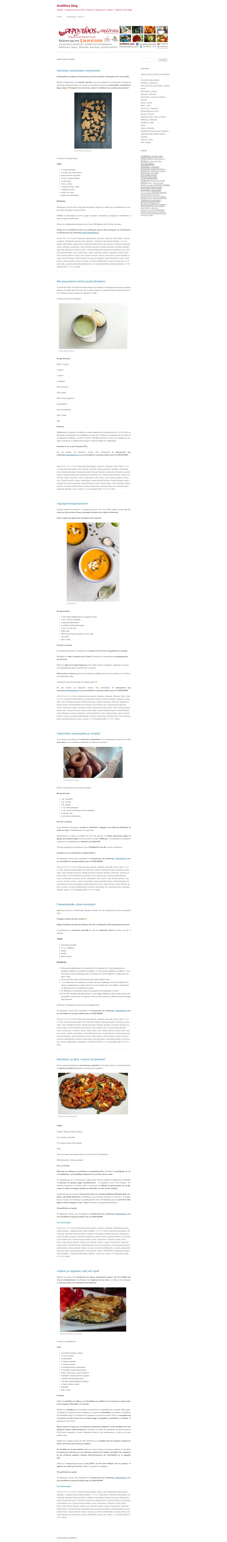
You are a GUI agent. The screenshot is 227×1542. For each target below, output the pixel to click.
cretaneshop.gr (72, 455)
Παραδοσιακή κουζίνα (149, 198)
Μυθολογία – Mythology (149, 119)
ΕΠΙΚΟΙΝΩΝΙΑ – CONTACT (75, 17)
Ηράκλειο (117, 696)
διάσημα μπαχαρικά (107, 247)
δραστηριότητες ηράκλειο (149, 208)
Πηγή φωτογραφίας (64, 1222)
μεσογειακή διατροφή (116, 264)
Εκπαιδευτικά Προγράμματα (149, 176)
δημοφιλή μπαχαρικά (92, 247)
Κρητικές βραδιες (162, 185)
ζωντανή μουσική (146, 213)
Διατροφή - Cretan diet (105, 238)
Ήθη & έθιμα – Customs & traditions (153, 97)
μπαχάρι (63, 1042)
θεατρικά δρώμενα (159, 213)
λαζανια (78, 261)
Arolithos (146, 156)
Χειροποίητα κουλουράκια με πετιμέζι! (78, 733)
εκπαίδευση (160, 210)
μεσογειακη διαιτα (102, 264)
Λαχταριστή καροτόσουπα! (72, 503)
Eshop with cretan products (87, 238)
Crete (61, 870)
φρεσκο (108, 1253)
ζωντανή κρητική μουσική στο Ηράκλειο (153, 212)
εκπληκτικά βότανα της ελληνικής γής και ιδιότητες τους (106, 249)
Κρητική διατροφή (68, 258)
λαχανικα (85, 261)
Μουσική (156, 196)
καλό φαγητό (145, 215)
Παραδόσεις (162, 198)
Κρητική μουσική (151, 190)
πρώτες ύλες (100, 1253)
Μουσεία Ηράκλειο (154, 194)
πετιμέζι (66, 890)
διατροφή (118, 247)
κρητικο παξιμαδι (69, 261)
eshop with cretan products (93, 244)
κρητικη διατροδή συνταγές (100, 480)
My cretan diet (108, 244)
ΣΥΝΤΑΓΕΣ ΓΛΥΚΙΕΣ (95, 1042)
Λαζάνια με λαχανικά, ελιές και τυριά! (78, 1271)
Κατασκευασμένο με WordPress (67, 1538)
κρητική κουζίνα (105, 483)
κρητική (101, 255)
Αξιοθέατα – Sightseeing (149, 83)
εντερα (75, 252)
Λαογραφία (145, 195)
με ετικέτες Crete (106, 486)
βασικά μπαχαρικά (103, 469)
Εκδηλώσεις (145, 171)
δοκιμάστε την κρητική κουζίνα (75, 249)
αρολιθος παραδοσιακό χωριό (150, 202)
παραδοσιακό (82, 1042)
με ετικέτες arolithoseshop (98, 261)
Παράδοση (163, 196)
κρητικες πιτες (79, 255)
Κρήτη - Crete (118, 466)
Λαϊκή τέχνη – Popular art (149, 108)
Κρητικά (160, 183)
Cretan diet (157, 156)
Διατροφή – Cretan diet (148, 94)
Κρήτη (121, 252)
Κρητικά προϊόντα (67, 255)
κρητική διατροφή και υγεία (114, 258)
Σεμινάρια (144, 136)
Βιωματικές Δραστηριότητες (153, 169)
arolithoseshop (78, 244)
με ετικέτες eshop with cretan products (78, 264)
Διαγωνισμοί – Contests (149, 91)
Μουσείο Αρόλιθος (146, 196)
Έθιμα (160, 161)
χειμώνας (81, 489)
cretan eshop (103, 1494)
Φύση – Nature (146, 142)
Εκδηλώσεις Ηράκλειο (158, 171)
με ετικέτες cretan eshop (116, 261)
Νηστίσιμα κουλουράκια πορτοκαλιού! (78, 70)
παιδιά (151, 215)
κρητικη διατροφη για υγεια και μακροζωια (89, 258)
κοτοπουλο (98, 252)
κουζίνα (105, 252)
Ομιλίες (143, 125)
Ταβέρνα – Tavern (147, 139)
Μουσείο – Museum (147, 114)
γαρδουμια (66, 247)
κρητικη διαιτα (109, 255)
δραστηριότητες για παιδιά (152, 206)
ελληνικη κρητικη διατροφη (111, 475)
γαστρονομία (75, 247)
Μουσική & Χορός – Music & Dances (153, 117)
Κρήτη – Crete (145, 105)
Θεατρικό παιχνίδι (157, 181)
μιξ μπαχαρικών (90, 1251)
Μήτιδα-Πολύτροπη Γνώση (150, 111)
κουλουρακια (113, 252)
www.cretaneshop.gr (90, 233)
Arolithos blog (67, 5)
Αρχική (59, 17)
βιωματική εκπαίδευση (150, 204)
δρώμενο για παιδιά (147, 210)
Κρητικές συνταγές (91, 255)
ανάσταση (117, 244)
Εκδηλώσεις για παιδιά (149, 173)
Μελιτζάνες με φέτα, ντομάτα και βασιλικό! (81, 1059)
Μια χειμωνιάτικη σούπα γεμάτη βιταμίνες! (81, 281)
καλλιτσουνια (82, 252)
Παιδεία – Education (148, 128)
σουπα (74, 489)
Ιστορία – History (146, 102)
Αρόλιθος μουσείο (150, 167)
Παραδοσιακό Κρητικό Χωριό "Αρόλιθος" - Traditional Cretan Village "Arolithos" (92, 241)
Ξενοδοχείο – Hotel (147, 122)
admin (78, 266)
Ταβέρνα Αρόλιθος (151, 200)
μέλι (93, 264)
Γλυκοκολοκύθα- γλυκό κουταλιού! (76, 904)
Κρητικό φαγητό (159, 192)
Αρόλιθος (148, 164)
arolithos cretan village (64, 244)
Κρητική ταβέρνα (146, 193)
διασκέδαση (163, 204)
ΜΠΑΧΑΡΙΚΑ (71, 1042)
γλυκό (82, 247)
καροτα (90, 252)
